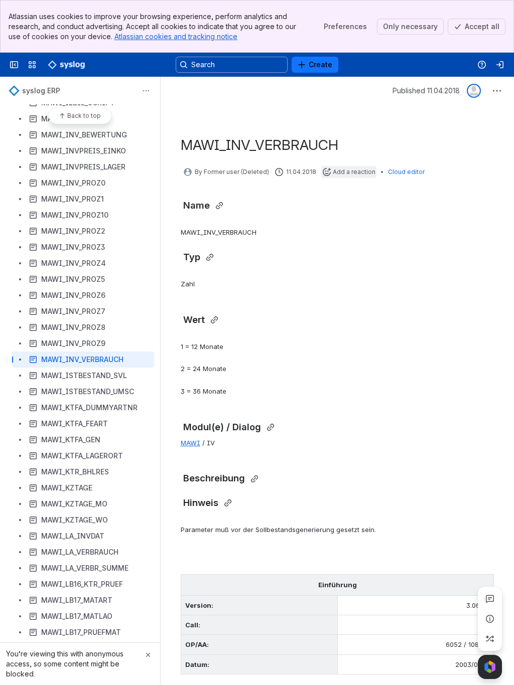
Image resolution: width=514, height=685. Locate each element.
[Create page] (490, 639)
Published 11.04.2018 (426, 90)
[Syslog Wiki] (66, 65)
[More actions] (146, 91)
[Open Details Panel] (490, 619)
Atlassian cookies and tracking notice (175, 36)
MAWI (190, 443)
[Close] (148, 655)
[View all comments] (490, 599)
